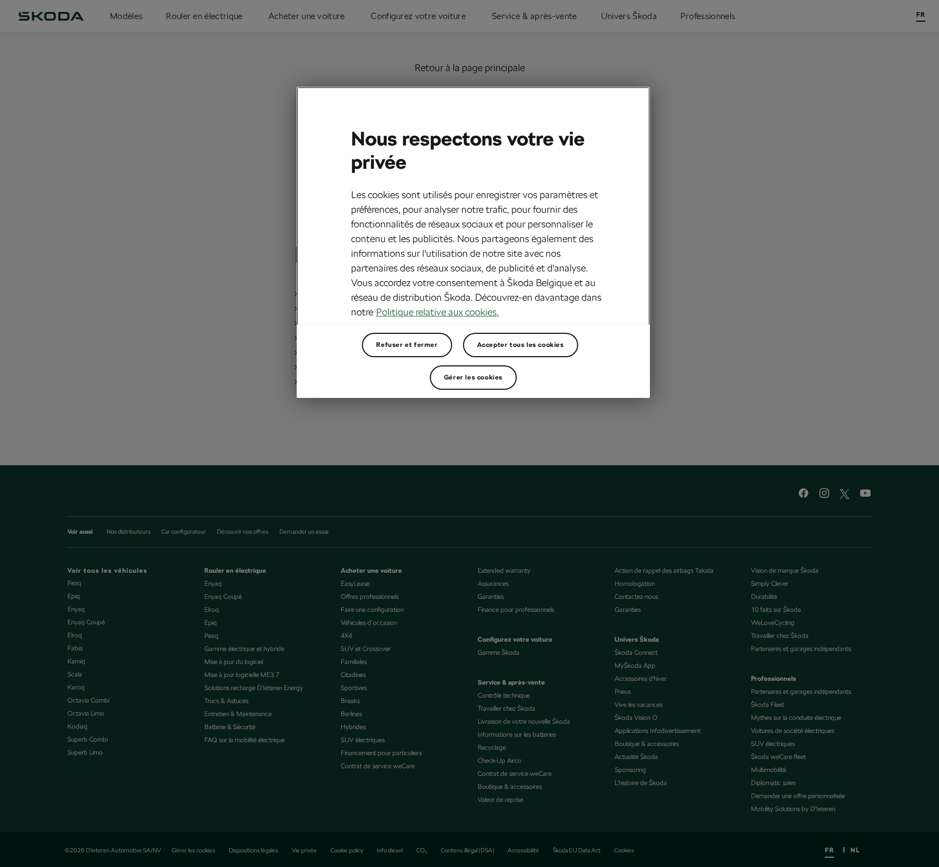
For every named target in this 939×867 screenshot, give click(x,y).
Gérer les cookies (473, 377)
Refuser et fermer (406, 345)
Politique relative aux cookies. (437, 312)
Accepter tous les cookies (520, 345)
